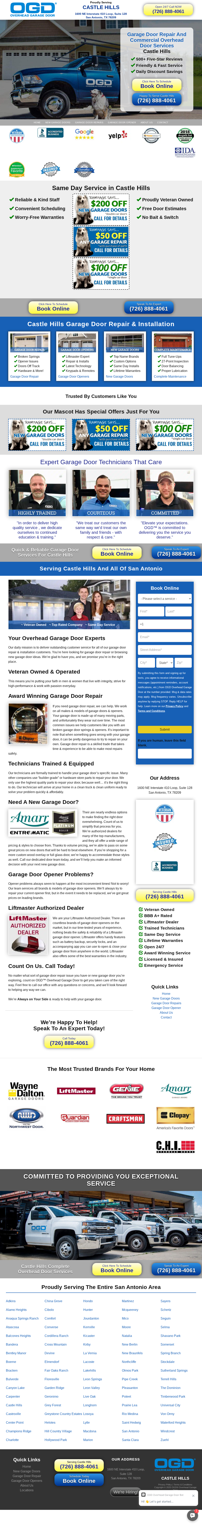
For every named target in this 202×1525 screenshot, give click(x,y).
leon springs (92, 1379)
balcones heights (18, 1335)
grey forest (53, 1405)
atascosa (12, 1327)
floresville (52, 1379)
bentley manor (16, 1353)
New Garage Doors (57, 122)
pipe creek (130, 1379)
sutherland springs (174, 1370)
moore (126, 1327)
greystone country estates (63, 1414)
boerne (11, 1362)
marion (88, 1440)
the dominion (170, 1388)
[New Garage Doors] (125, 342)
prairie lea (129, 1405)
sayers (165, 1301)
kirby (87, 1344)
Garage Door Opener (122, 122)
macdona (89, 1431)
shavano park (170, 1335)
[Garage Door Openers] (77, 342)
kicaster (89, 1335)
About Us (146, 122)
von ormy (167, 1414)
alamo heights (16, 1309)
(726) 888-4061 (168, 9)
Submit (165, 729)
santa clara (130, 1440)
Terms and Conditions (151, 710)
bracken (12, 1370)
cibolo (49, 1309)
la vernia (90, 1353)
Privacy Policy (174, 706)
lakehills (89, 1370)
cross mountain (56, 1344)
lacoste (88, 1362)
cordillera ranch (56, 1335)
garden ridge (54, 1388)
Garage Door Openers (73, 376)
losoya (88, 1414)
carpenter (13, 1396)
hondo (88, 1301)
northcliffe (129, 1362)
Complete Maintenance (170, 376)
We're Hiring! (125, 1492)
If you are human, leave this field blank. (162, 743)
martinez (128, 1301)
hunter (88, 1309)
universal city (170, 1405)
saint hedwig (131, 1422)
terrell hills (168, 1379)
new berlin (129, 1344)
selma (165, 1327)
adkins (11, 1301)
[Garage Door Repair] (29, 342)
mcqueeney (130, 1309)
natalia (127, 1335)
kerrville (89, 1327)
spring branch (171, 1353)
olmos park (130, 1370)
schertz (166, 1309)
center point (14, 1422)
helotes (50, 1422)
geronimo (51, 1396)
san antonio (130, 1431)
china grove (53, 1301)
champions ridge (18, 1431)
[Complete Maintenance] (173, 342)
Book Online (156, 84)
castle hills (14, 1405)
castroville (13, 1414)
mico (125, 1318)
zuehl (165, 1440)
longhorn (90, 1405)
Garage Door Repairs (89, 122)
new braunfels (132, 1353)
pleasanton (130, 1388)
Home (37, 122)
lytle (86, 1422)
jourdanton (91, 1318)
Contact (162, 122)
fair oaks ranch (56, 1370)
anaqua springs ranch (22, 1318)
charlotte (12, 1440)
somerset (167, 1344)
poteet (126, 1396)
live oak (89, 1396)
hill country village (58, 1431)
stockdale (168, 1362)
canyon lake (15, 1388)
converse (51, 1327)
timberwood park (173, 1396)
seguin (166, 1318)
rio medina (130, 1414)
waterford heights (173, 1422)
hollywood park (56, 1440)
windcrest (168, 1431)
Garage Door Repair (24, 376)
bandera (12, 1344)
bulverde (12, 1379)
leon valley (91, 1388)
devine (50, 1353)
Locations (27, 1490)
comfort (50, 1318)
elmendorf (52, 1362)
